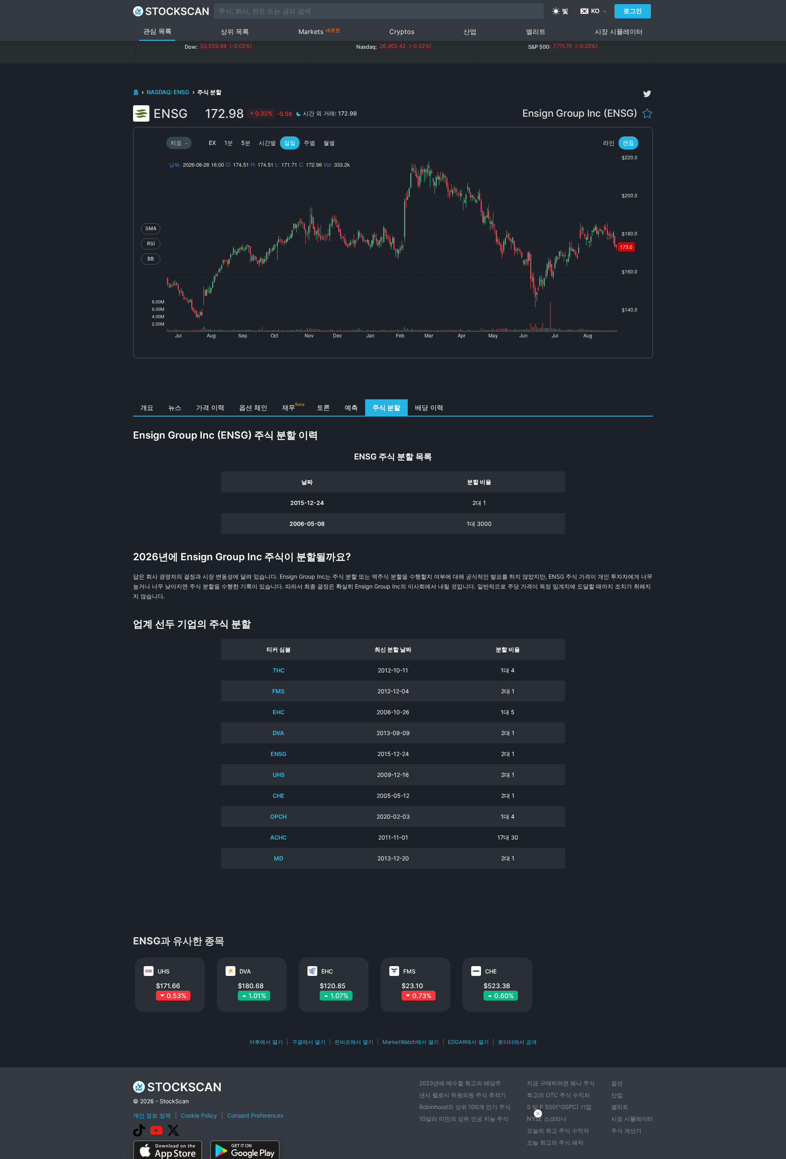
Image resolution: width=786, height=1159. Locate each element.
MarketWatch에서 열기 (410, 1042)
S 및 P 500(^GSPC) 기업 (559, 1106)
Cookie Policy (199, 1115)
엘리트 (536, 31)
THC (279, 670)
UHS (279, 774)
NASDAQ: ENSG (169, 91)
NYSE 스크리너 (547, 1118)
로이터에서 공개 (517, 1042)
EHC (279, 712)
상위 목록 (235, 31)
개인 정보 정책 (152, 1115)
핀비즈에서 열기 (353, 1042)
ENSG (279, 753)
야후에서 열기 (266, 1042)
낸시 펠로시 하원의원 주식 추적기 (462, 1094)
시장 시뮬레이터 (619, 31)
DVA (278, 732)
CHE (279, 795)
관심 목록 (157, 31)
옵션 (617, 1083)
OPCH (278, 816)
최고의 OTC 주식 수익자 (558, 1094)
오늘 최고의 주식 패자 (555, 1142)
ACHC (278, 837)
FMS (278, 691)
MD (278, 858)
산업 (470, 31)
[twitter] (647, 94)
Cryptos (401, 31)
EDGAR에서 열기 (468, 1042)
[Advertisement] (393, 380)
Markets (319, 31)
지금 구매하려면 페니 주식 (561, 1083)
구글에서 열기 (308, 1042)
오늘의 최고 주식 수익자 (558, 1130)
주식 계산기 (626, 1130)
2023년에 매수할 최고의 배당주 (460, 1083)
